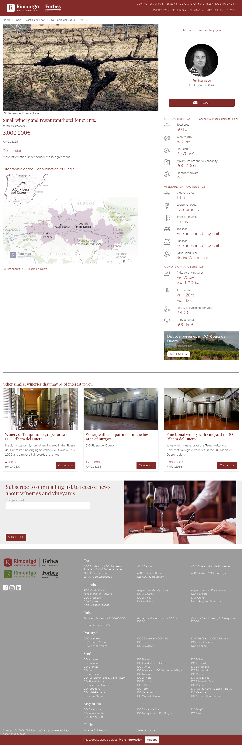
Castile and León (35, 20)
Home (6, 20)
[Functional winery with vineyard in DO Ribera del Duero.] (201, 409)
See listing (178, 354)
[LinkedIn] (18, 589)
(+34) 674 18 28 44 (201, 85)
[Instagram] (12, 589)
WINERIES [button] (160, 10)
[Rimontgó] (34, 8)
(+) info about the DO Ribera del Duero (25, 269)
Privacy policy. (19, 734)
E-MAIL (205, 103)
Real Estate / (222, 4)
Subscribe (16, 537)
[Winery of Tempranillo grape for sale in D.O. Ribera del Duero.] (40, 409)
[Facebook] (5, 589)
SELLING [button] (178, 10)
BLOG (231, 10)
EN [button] (233, 4)
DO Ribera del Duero (62, 20)
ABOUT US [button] (214, 10)
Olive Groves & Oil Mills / (196, 4)
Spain (18, 20)
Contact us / (146, 4)
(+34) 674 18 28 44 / (167, 4)
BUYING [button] (195, 10)
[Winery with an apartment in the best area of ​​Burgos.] (121, 409)
